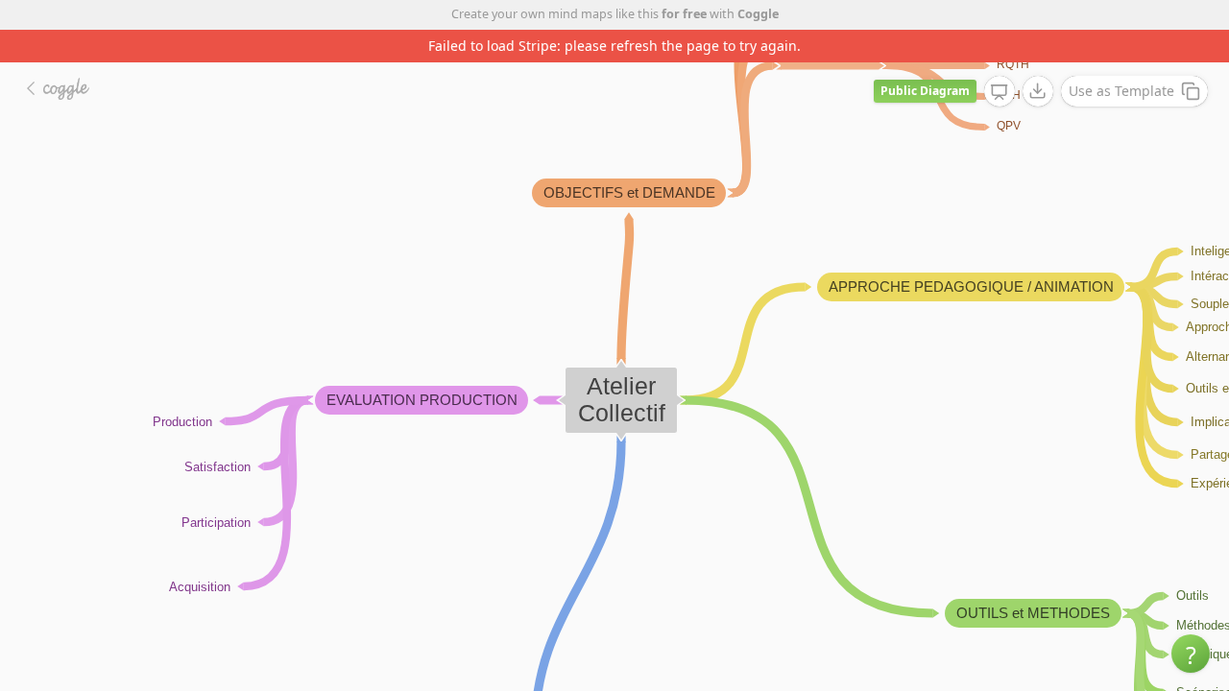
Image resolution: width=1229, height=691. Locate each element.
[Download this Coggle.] (1038, 91)
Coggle (758, 14)
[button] (1190, 653)
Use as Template (1121, 91)
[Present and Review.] (999, 92)
